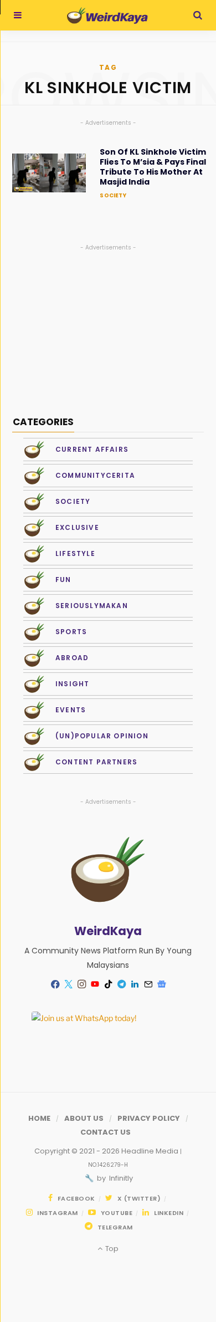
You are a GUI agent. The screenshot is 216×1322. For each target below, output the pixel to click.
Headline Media (150, 1151)
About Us (84, 1118)
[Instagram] (81, 984)
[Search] (197, 15)
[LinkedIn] (134, 984)
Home (39, 1118)
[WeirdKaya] (107, 15)
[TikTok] (108, 984)
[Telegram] (121, 984)
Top (111, 1248)
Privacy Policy (148, 1118)
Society (113, 195)
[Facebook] (55, 984)
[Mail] (148, 984)
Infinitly (120, 1178)
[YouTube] (95, 984)
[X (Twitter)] (68, 984)
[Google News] (161, 984)
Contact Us (105, 1132)
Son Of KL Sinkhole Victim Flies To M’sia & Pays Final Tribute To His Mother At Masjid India (153, 167)
